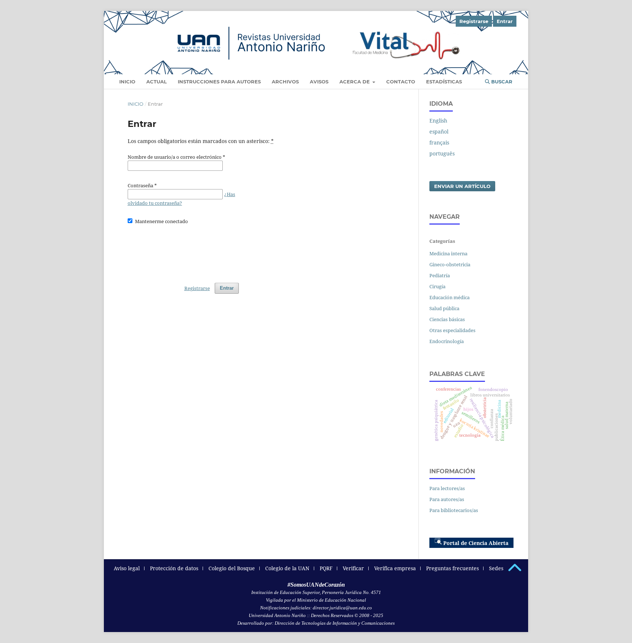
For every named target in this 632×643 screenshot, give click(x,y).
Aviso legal (127, 568)
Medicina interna (448, 253)
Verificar (353, 568)
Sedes (496, 568)
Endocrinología (446, 341)
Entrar (505, 21)
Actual (156, 81)
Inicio (127, 81)
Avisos (319, 81)
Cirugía (437, 286)
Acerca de (355, 81)
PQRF (326, 568)
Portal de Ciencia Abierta (475, 542)
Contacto (400, 81)
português (442, 153)
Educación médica (449, 297)
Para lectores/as (447, 488)
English (438, 120)
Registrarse (473, 21)
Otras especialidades (452, 330)
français (439, 142)
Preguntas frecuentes (452, 568)
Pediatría (439, 275)
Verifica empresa (395, 568)
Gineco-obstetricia (449, 264)
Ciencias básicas (447, 319)
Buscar (501, 81)
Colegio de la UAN (287, 568)
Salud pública (444, 308)
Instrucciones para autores (219, 81)
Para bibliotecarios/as (453, 510)
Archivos (285, 81)
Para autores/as (446, 499)
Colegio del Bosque (231, 568)
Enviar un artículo (462, 186)
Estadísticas (444, 81)
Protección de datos (174, 568)
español (438, 131)
